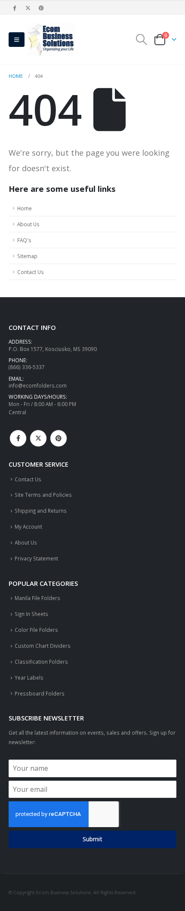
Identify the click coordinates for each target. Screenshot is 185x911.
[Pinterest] (41, 7)
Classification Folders (41, 661)
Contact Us (30, 271)
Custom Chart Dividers (43, 645)
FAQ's (24, 240)
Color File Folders (36, 629)
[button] (17, 39)
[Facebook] (14, 7)
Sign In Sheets (31, 613)
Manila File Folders (37, 597)
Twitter (38, 438)
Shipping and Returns (41, 510)
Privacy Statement (36, 558)
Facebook (18, 438)
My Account (28, 526)
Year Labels (29, 677)
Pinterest (58, 438)
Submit (92, 839)
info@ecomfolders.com (38, 385)
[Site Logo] (51, 39)
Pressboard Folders (40, 693)
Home (24, 208)
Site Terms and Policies (43, 494)
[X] (28, 7)
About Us (28, 224)
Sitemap (27, 255)
